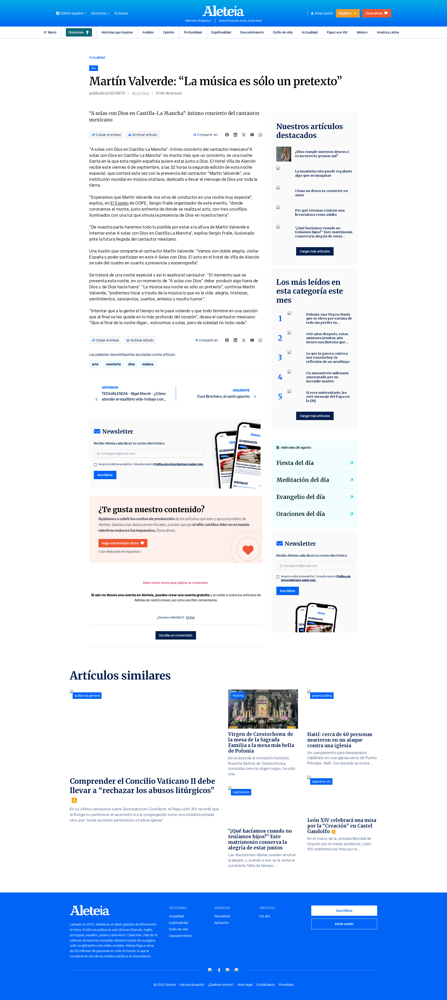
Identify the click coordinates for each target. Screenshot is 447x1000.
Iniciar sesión (324, 13)
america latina (322, 696)
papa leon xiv (321, 781)
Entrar (190, 617)
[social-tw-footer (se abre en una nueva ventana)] (228, 970)
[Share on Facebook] (227, 135)
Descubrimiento (252, 32)
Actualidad (310, 32)
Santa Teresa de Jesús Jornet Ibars (240, 21)
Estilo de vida (282, 32)
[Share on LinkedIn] (235, 135)
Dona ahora (374, 13)
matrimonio (241, 792)
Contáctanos (265, 985)
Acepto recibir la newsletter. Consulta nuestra (151, 464)
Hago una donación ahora (120, 543)
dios (131, 364)
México (362, 32)
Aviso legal (245, 985)
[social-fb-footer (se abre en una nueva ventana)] (219, 970)
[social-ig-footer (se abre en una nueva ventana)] (237, 970)
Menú (52, 32)
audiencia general (87, 696)
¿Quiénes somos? (221, 985)
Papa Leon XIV (337, 32)
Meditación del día (302, 480)
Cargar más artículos (315, 251)
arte (95, 364)
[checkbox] (95, 464)
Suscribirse (344, 910)
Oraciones (76, 32)
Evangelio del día (300, 497)
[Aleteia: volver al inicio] (223, 11)
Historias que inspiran (117, 32)
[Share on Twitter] (244, 135)
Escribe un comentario (175, 635)
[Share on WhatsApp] (260, 135)
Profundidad (193, 32)
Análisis (148, 32)
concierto (113, 364)
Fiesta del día (295, 463)
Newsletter (222, 916)
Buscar (123, 13)
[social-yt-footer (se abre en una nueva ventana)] (210, 970)
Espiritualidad (221, 32)
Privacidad (286, 985)
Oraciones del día (300, 514)
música (147, 364)
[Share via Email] (252, 135)
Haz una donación (191, 985)
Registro (345, 13)
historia (238, 696)
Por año (264, 916)
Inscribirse (105, 475)
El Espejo (120, 203)
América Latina (388, 32)
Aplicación (221, 923)
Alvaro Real (140, 93)
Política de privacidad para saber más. (179, 464)
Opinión (168, 32)
